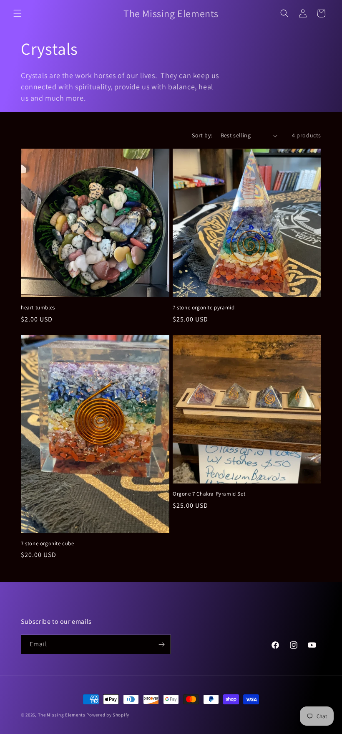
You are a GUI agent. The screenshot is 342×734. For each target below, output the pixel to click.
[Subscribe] (161, 644)
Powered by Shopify (107, 715)
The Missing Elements (62, 715)
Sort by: (202, 135)
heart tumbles (38, 307)
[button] (17, 13)
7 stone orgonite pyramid (203, 307)
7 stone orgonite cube (47, 543)
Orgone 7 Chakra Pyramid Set (209, 494)
